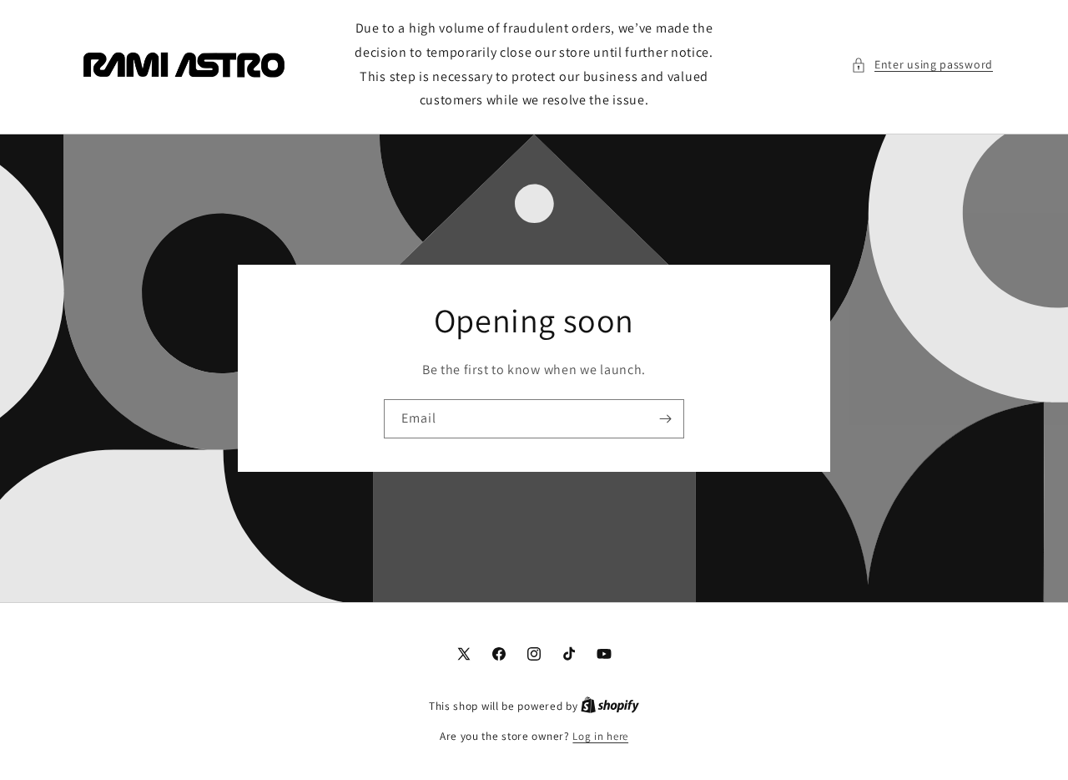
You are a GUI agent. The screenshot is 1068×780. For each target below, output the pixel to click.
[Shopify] (610, 706)
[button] (922, 64)
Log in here (600, 736)
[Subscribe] (665, 418)
